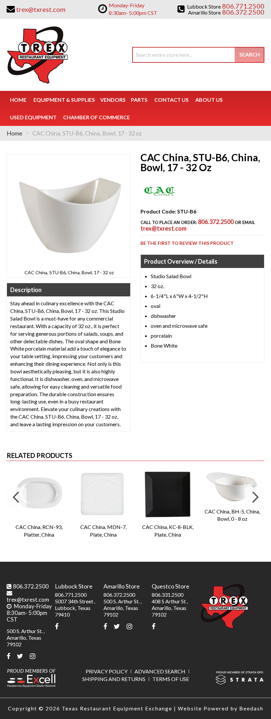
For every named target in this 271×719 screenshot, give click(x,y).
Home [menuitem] (18, 99)
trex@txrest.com (163, 228)
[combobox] (198, 55)
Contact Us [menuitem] (171, 99)
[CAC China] (159, 199)
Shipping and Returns (113, 679)
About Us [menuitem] (209, 99)
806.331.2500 (167, 594)
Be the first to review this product (187, 243)
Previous (16, 497)
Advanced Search (160, 671)
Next (254, 497)
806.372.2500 (216, 221)
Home (14, 133)
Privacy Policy (107, 671)
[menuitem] (64, 99)
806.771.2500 (71, 594)
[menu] (135, 108)
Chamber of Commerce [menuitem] (96, 117)
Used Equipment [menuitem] (33, 117)
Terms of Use (170, 679)
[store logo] (37, 54)
